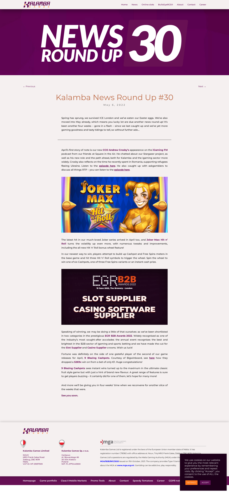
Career (202, 5)
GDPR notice (176, 480)
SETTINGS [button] (191, 482)
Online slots (148, 5)
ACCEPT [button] (205, 482)
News (135, 5)
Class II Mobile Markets (74, 480)
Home (124, 5)
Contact (191, 5)
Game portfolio (48, 480)
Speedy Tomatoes (143, 480)
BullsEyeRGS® (165, 5)
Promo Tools (98, 480)
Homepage (29, 480)
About (180, 5)
